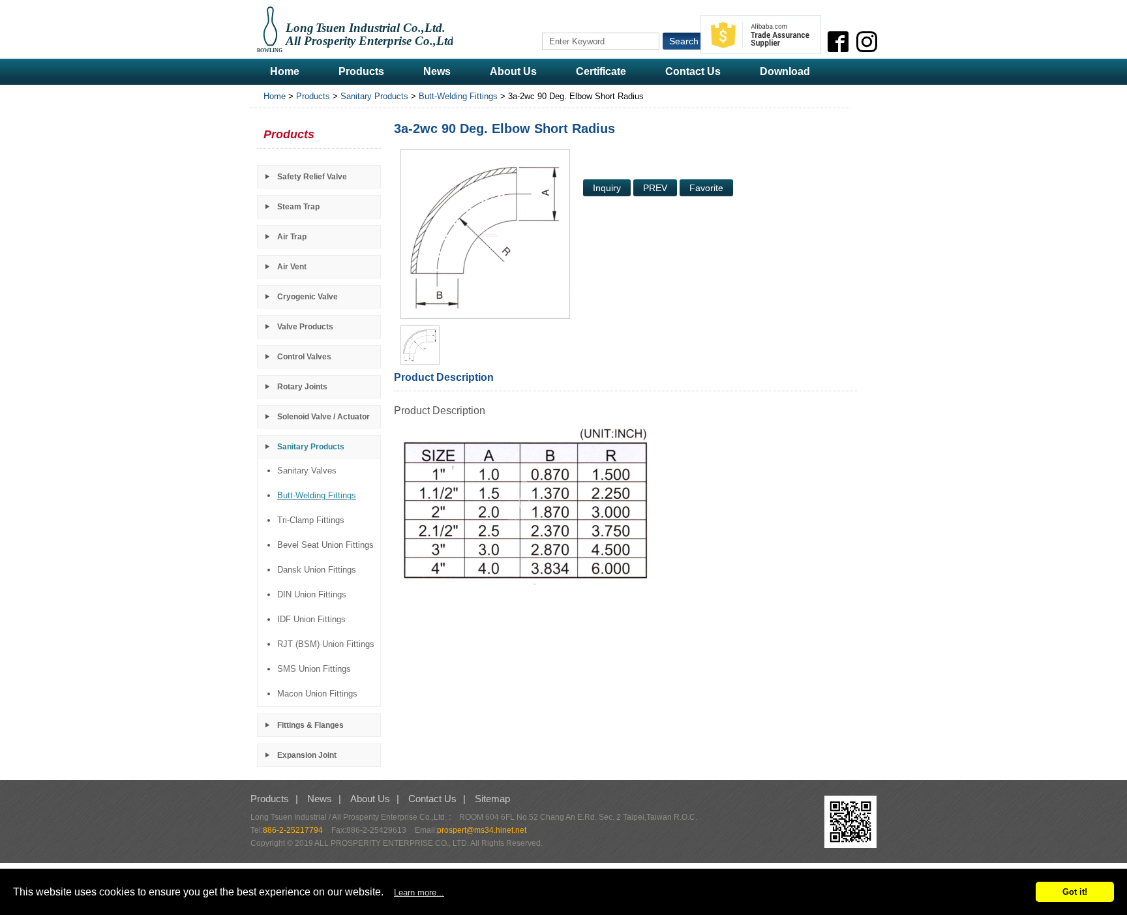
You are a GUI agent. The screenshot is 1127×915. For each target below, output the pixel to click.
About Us (513, 71)
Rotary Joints (302, 386)
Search (684, 41)
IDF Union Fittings (311, 619)
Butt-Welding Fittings (458, 96)
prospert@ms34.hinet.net (481, 830)
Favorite (706, 188)
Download (785, 71)
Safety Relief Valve (312, 176)
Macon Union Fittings (317, 693)
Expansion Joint (307, 755)
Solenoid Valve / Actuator (323, 416)
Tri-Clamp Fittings (310, 520)
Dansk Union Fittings (316, 570)
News (437, 71)
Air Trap (292, 236)
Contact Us (693, 71)
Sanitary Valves (307, 470)
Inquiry (607, 188)
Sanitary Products (374, 96)
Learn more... (419, 892)
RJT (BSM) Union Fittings (325, 644)
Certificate (601, 71)
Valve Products (305, 326)
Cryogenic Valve (307, 296)
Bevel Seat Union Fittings (325, 545)
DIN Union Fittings (311, 594)
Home (284, 71)
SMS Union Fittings (314, 669)
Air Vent (292, 266)
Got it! (1074, 892)
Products (361, 71)
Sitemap (492, 798)
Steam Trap (298, 206)
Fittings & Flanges (310, 725)
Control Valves (304, 356)
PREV (655, 188)
